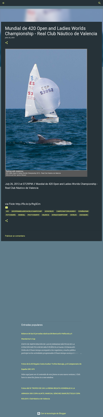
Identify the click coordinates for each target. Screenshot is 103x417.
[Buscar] (10, 3)
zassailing (84, 215)
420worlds (49, 211)
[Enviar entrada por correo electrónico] (6, 208)
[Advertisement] (51, 262)
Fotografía (10, 215)
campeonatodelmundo (66, 211)
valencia (45, 215)
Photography (33, 215)
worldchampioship (59, 215)
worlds (73, 215)
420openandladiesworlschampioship (27, 211)
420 (7, 211)
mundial (21, 215)
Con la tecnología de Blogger (53, 413)
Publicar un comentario (15, 236)
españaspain (83, 211)
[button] (6, 43)
